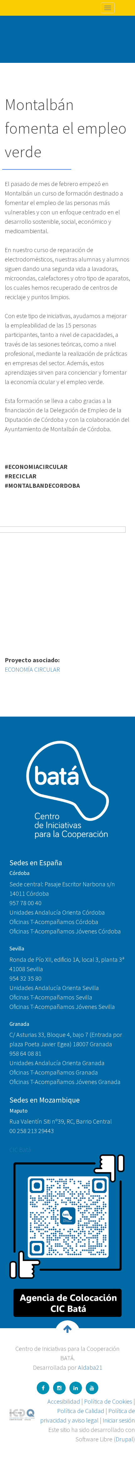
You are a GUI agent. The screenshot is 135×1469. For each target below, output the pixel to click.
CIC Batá (20, 1149)
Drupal (124, 1439)
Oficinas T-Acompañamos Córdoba (53, 922)
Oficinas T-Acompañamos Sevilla (50, 997)
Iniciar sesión (119, 1420)
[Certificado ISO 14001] (22, 1414)
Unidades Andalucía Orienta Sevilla (54, 988)
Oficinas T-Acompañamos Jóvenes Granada (65, 1082)
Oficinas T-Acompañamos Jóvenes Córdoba (65, 931)
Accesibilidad (63, 1401)
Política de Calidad (80, 1411)
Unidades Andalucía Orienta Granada (57, 1063)
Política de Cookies (108, 1401)
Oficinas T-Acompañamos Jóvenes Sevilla (62, 1006)
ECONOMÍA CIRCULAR (32, 669)
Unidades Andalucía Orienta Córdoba (57, 912)
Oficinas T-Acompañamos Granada (53, 1072)
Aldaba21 (90, 1367)
